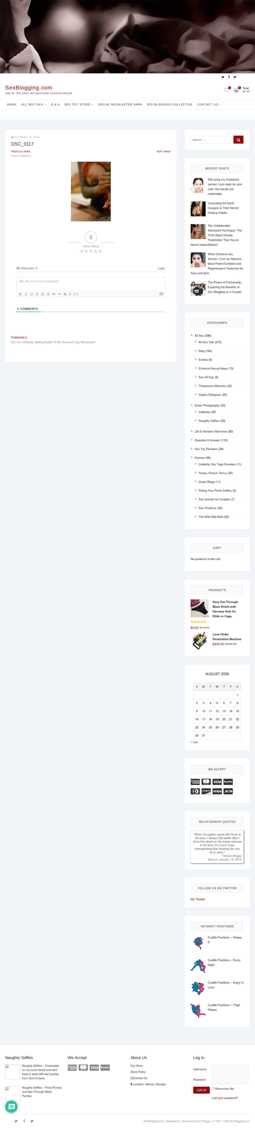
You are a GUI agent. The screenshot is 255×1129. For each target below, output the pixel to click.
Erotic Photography (207, 405)
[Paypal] (228, 781)
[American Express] (195, 781)
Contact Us (207, 104)
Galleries (204, 412)
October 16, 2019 (27, 137)
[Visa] (217, 781)
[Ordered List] (42, 294)
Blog (201, 351)
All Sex (199, 335)
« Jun (194, 742)
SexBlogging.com (28, 88)
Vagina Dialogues (210, 394)
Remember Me (224, 1089)
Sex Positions (208, 508)
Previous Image (20, 151)
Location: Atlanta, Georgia (149, 1084)
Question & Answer (207, 440)
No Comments (22, 155)
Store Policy (137, 1072)
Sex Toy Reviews (206, 449)
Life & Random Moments (211, 431)
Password (199, 1079)
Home (12, 104)
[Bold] (20, 294)
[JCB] (228, 791)
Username (199, 1069)
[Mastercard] (206, 781)
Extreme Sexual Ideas (213, 368)
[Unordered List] (48, 294)
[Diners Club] (195, 791)
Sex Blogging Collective (169, 104)
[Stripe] (217, 791)
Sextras (200, 457)
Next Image (164, 151)
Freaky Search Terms (213, 473)
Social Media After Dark (120, 104)
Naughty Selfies (209, 420)
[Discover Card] (206, 791)
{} (70, 293)
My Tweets (198, 899)
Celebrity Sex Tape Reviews (217, 464)
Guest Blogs (207, 481)
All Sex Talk (32, 104)
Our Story (136, 1066)
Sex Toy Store (77, 104)
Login (161, 268)
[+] (76, 293)
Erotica (203, 359)
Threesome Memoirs (212, 386)
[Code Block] (59, 294)
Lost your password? (225, 1098)
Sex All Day (206, 377)
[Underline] (31, 294)
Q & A (55, 104)
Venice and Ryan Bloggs (196, 1121)
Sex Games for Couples (214, 499)
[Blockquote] (54, 294)
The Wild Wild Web (211, 516)
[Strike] (37, 294)
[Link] (65, 294)
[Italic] (26, 294)
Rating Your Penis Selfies (215, 490)
